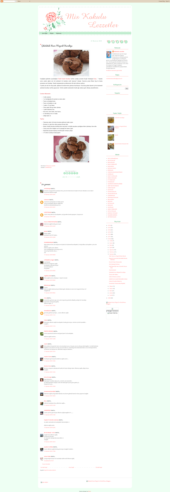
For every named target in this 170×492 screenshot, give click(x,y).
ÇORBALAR (110, 174)
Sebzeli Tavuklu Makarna (115, 281)
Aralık (111, 240)
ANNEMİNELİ (47, 410)
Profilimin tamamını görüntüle (114, 70)
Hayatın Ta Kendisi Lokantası (51, 420)
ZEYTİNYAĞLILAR (112, 217)
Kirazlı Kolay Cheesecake (115, 262)
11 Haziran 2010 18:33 (49, 396)
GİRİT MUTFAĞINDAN (113, 185)
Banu (45, 401)
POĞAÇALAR (111, 203)
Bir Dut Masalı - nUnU (49, 432)
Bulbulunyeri (47, 285)
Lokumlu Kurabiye (119, 117)
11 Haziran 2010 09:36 (49, 270)
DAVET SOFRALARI (112, 176)
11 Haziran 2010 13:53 (49, 372)
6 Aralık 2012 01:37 (49, 460)
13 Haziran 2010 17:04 (49, 451)
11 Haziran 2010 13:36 (49, 361)
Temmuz (112, 252)
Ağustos (112, 249)
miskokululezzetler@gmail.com (114, 78)
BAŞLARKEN (111, 166)
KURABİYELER (48, 167)
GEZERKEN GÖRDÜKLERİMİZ (115, 183)
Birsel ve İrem (47, 366)
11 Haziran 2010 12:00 (49, 338)
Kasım (111, 243)
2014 (109, 230)
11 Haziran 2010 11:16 (49, 326)
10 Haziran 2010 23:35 (49, 226)
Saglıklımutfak (47, 275)
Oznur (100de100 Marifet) (50, 221)
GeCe (89, 491)
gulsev (45, 231)
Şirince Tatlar (47, 456)
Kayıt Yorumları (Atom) (50, 470)
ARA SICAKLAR (111, 160)
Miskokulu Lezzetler (119, 51)
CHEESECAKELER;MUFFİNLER (115, 172)
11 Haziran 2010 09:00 (49, 254)
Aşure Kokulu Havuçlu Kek (121, 143)
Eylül (111, 247)
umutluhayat (47, 188)
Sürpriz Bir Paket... (113, 274)
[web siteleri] (44, 482)
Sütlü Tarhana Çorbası (115, 276)
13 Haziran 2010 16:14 (49, 441)
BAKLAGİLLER (111, 162)
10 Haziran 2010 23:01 (49, 207)
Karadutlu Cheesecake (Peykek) (117, 283)
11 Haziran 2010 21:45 (49, 414)
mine (45, 298)
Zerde (116, 135)
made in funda (48, 356)
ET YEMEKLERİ (111, 180)
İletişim (51, 33)
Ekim (111, 245)
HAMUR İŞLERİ (111, 187)
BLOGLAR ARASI (112, 168)
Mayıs (111, 286)
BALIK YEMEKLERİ (112, 164)
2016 (109, 225)
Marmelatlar (111, 199)
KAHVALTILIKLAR (112, 191)
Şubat (111, 293)
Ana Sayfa (44, 33)
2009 (109, 298)
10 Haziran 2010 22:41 (49, 194)
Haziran (112, 254)
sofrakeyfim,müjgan (49, 260)
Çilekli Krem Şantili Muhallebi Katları (118, 279)
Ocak (111, 295)
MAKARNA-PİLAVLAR (113, 197)
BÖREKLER (110, 170)
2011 (109, 236)
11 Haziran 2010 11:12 (49, 315)
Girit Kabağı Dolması (114, 264)
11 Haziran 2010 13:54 (49, 386)
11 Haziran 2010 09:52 (49, 293)
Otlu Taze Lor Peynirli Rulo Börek (117, 256)
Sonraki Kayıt (44, 467)
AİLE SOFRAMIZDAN (113, 158)
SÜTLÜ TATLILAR (112, 211)
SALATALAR (110, 207)
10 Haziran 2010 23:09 (49, 216)
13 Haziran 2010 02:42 (49, 427)
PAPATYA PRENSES (48, 331)
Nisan (111, 288)
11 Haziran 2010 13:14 (49, 351)
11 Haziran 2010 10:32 (49, 305)
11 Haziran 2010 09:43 (49, 280)
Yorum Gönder (46, 464)
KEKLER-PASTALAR (112, 193)
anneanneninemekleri (50, 391)
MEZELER (110, 201)
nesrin (45, 344)
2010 (109, 238)
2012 (109, 234)
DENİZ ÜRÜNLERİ (112, 178)
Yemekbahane (47, 310)
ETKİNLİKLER (111, 182)
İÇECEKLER (110, 189)
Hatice (45, 320)
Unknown (46, 199)
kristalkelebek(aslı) (48, 242)
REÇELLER (110, 205)
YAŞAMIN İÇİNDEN (112, 215)
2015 (109, 227)
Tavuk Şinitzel (112, 270)
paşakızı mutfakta (48, 447)
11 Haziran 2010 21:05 (49, 405)
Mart (111, 290)
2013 (109, 232)
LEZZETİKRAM (47, 212)
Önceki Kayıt (99, 467)
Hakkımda (58, 33)
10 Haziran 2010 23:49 (49, 237)
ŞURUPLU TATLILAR (112, 213)
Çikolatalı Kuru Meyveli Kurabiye (117, 272)
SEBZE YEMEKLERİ (112, 209)
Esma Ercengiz (48, 377)
